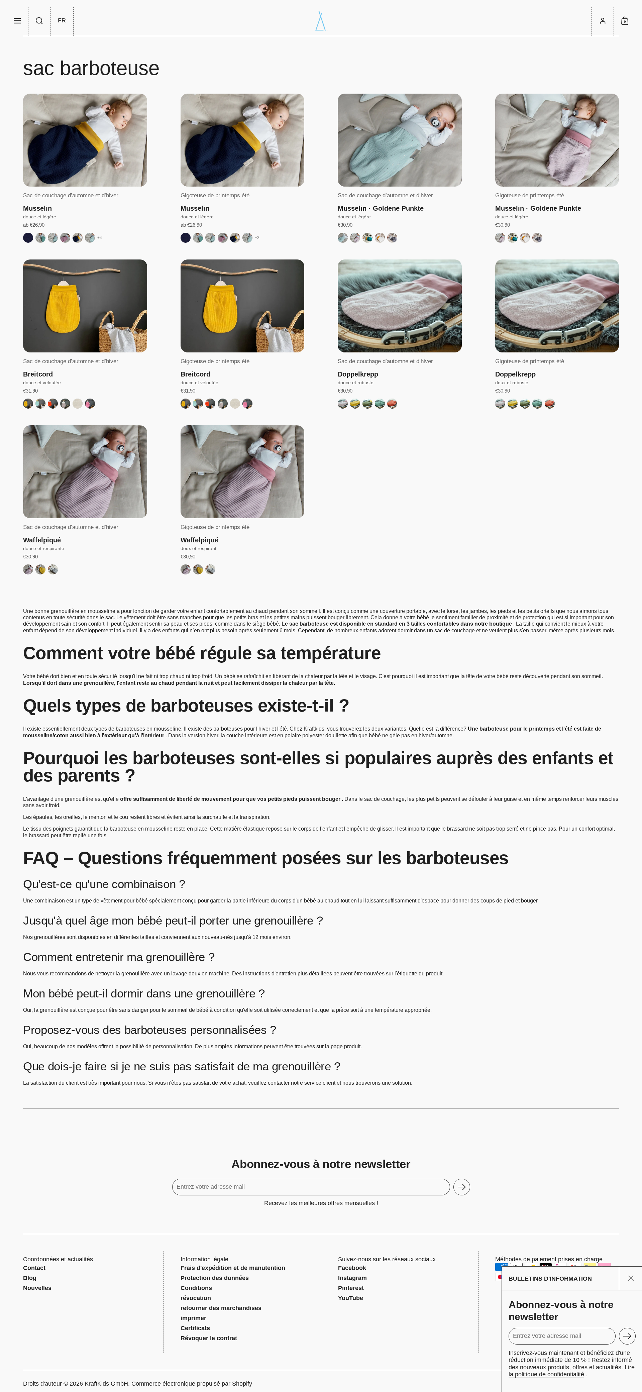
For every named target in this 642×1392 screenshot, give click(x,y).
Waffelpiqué (42, 540)
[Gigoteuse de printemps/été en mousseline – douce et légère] (243, 140)
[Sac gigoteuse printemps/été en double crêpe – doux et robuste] (557, 305)
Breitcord (38, 374)
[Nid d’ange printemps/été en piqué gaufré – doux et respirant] (243, 471)
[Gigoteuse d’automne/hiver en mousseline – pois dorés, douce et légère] (400, 140)
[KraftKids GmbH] (321, 21)
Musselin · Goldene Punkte (381, 208)
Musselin (37, 208)
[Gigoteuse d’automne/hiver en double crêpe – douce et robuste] (400, 305)
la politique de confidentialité (546, 1374)
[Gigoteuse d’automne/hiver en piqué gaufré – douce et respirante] (85, 471)
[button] (39, 21)
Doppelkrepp (358, 374)
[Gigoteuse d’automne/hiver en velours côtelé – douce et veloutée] (85, 305)
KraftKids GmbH (106, 1383)
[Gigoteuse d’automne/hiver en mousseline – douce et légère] (85, 140)
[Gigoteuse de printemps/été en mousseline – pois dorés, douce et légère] (557, 140)
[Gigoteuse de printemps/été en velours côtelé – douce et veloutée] (243, 305)
